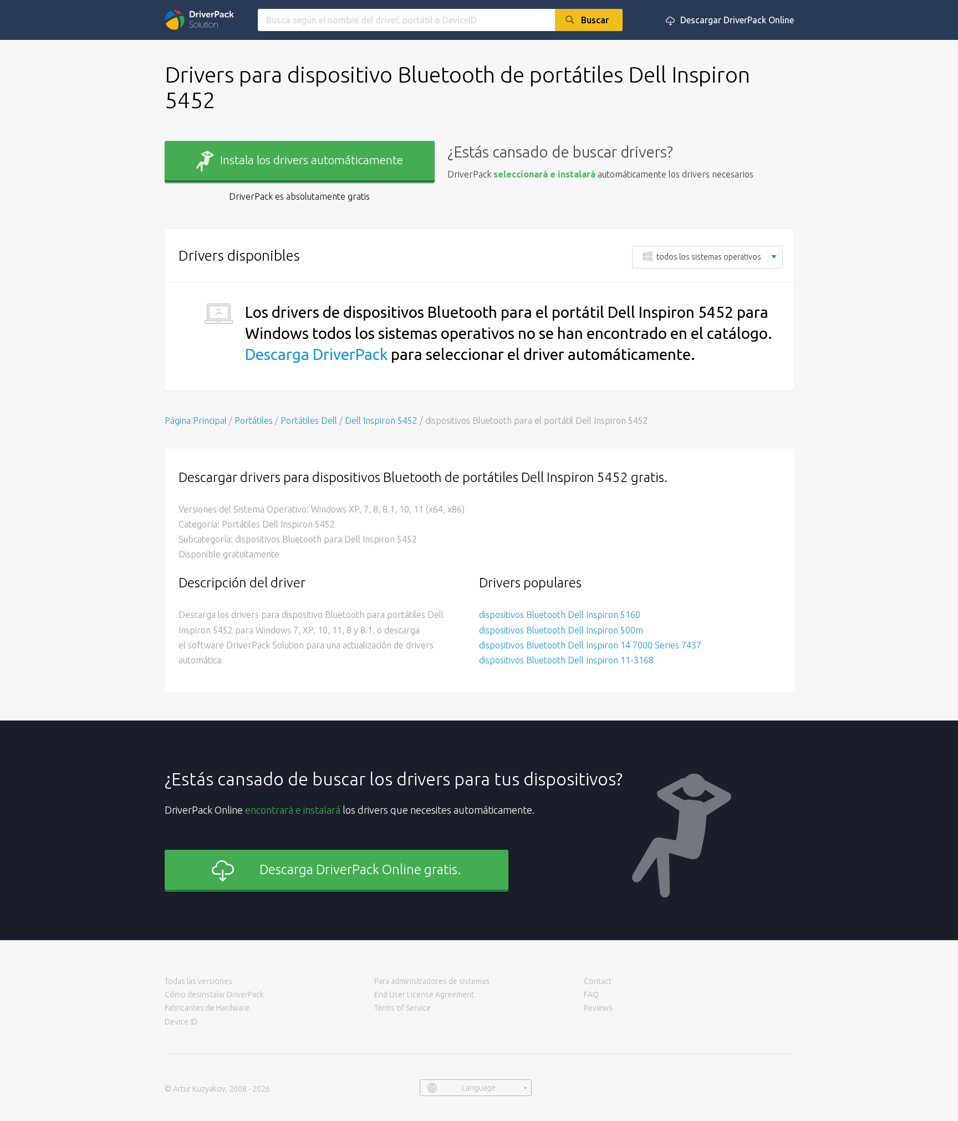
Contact (598, 981)
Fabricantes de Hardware (207, 1007)
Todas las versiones (198, 981)
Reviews (598, 1007)
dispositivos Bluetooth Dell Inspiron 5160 (559, 615)
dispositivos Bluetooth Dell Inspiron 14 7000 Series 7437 (590, 645)
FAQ (591, 994)
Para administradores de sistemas (432, 981)
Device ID (181, 1021)
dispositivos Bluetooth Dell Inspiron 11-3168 (566, 660)
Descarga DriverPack (316, 354)
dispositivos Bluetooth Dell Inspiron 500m (561, 630)
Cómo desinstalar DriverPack (214, 994)
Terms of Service (402, 1007)
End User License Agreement (424, 994)
